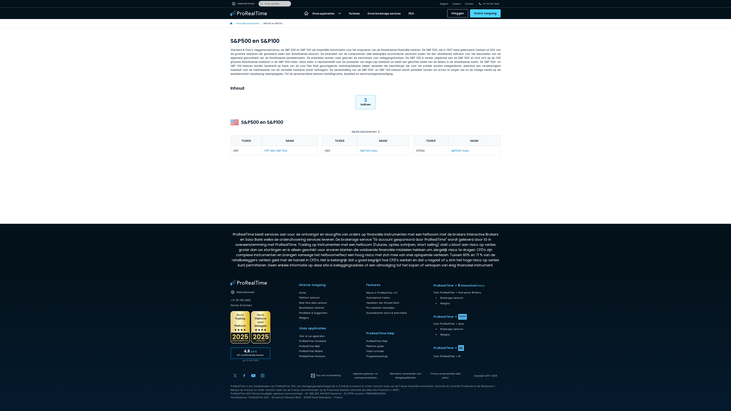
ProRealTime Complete (312, 340)
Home (302, 292)
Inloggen (457, 13)
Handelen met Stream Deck (382, 302)
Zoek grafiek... (273, 3)
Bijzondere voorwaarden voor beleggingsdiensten (405, 375)
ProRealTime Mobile (311, 351)
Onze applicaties (323, 13)
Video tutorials (375, 351)
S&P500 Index (460, 150)
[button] (339, 13)
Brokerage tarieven (451, 297)
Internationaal (246, 3)
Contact (469, 3)
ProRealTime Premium (312, 356)
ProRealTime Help (377, 340)
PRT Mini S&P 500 (276, 150)
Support (444, 3)
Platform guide (375, 346)
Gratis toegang (485, 13)
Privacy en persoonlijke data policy (445, 375)
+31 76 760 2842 (241, 300)
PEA (411, 13)
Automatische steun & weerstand (386, 312)
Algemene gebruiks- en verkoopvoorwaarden (365, 375)
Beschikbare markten (311, 307)
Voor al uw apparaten (312, 336)
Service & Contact (241, 305)
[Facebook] (244, 375)
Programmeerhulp (377, 356)
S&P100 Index (369, 150)
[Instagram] (262, 375)
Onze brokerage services (384, 13)
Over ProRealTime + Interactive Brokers (457, 292)
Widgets (304, 317)
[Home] (306, 13)
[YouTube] (253, 375)
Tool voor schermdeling (328, 375)
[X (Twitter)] (235, 375)
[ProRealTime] (251, 13)
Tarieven (354, 13)
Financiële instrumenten (247, 23)
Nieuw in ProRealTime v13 (381, 292)
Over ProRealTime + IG (447, 356)
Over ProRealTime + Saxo (448, 323)
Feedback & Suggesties (313, 312)
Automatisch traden (378, 297)
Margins (445, 303)
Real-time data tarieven (313, 302)
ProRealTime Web (309, 346)
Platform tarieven (309, 297)
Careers (456, 3)
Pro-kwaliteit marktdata (380, 307)
